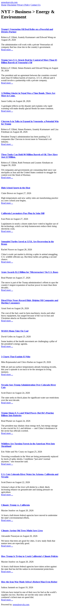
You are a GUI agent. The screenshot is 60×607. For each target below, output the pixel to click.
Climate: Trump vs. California (15, 505)
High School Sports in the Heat (15, 188)
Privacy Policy (23, 5)
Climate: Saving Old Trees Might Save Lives (22, 530)
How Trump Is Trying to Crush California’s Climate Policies (29, 556)
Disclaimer (12, 5)
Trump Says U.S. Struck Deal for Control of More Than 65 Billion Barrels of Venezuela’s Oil (29, 61)
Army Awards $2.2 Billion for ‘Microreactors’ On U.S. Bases (29, 272)
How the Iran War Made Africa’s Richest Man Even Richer (29, 582)
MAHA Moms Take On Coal (14, 331)
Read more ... (7, 49)
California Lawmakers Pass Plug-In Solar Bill (22, 213)
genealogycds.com (9, 2)
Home (4, 5)
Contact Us (35, 5)
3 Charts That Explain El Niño (15, 356)
